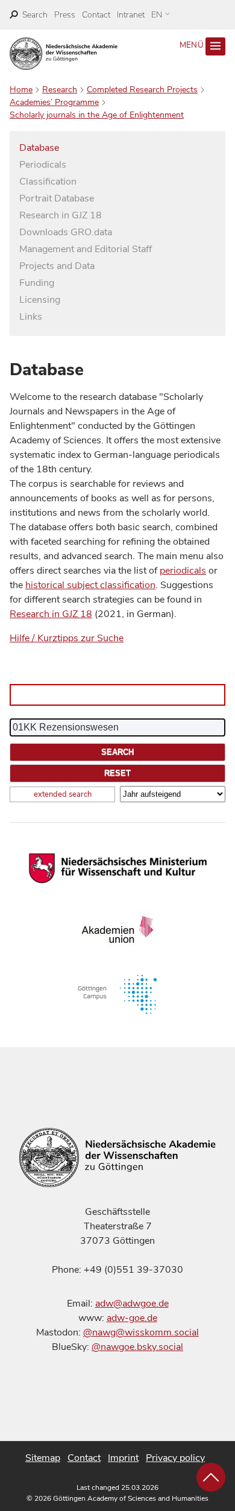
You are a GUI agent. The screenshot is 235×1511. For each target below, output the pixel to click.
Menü (193, 45)
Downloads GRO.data (65, 232)
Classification (48, 181)
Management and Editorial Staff (85, 249)
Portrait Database (56, 198)
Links (30, 316)
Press (64, 15)
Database (39, 147)
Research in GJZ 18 (60, 215)
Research (59, 89)
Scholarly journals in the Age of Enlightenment (97, 115)
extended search (63, 794)
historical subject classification (90, 585)
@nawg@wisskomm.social (141, 1332)
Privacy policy (175, 1458)
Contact (96, 15)
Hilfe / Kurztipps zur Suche (67, 638)
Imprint (123, 1458)
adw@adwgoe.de (132, 1303)
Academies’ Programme (54, 102)
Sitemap (42, 1458)
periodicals (183, 570)
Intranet (131, 15)
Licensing (39, 299)
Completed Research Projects (142, 89)
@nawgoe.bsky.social (137, 1347)
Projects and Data (57, 266)
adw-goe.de (132, 1318)
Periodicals (42, 164)
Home (21, 89)
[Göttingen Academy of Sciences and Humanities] (64, 53)
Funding (36, 283)
